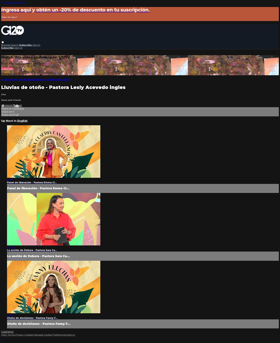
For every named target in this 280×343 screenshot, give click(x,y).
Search (14, 45)
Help (4, 335)
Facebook (7, 105)
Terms (11, 335)
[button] (3, 42)
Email (18, 105)
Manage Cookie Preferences (50, 335)
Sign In (18, 48)
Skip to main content (13, 2)
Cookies (29, 335)
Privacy (19, 335)
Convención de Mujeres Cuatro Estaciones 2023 (35, 79)
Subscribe (7, 68)
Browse (5, 45)
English (22, 121)
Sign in (36, 45)
